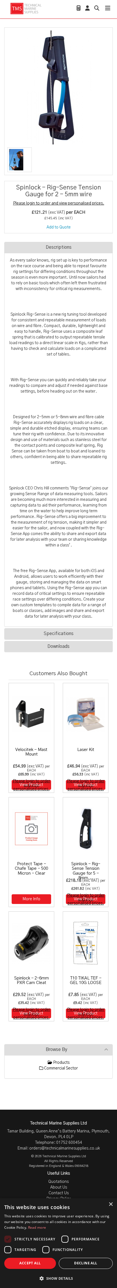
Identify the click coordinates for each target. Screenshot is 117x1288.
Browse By (56, 1049)
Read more (37, 1227)
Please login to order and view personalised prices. (58, 203)
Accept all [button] (30, 1263)
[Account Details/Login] (87, 8)
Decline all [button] (85, 1263)
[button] (58, 1278)
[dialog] (58, 1243)
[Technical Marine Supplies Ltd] (26, 8)
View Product (31, 785)
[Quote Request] (79, 8)
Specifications (59, 633)
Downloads (58, 646)
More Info (31, 899)
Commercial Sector (60, 1068)
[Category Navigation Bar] (107, 9)
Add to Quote (59, 227)
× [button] (110, 1204)
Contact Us (59, 1193)
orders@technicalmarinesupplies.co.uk (64, 1148)
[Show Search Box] (96, 8)
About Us (58, 1187)
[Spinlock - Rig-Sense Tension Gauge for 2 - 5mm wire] (58, 87)
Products (61, 1063)
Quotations (58, 1182)
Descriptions (59, 247)
